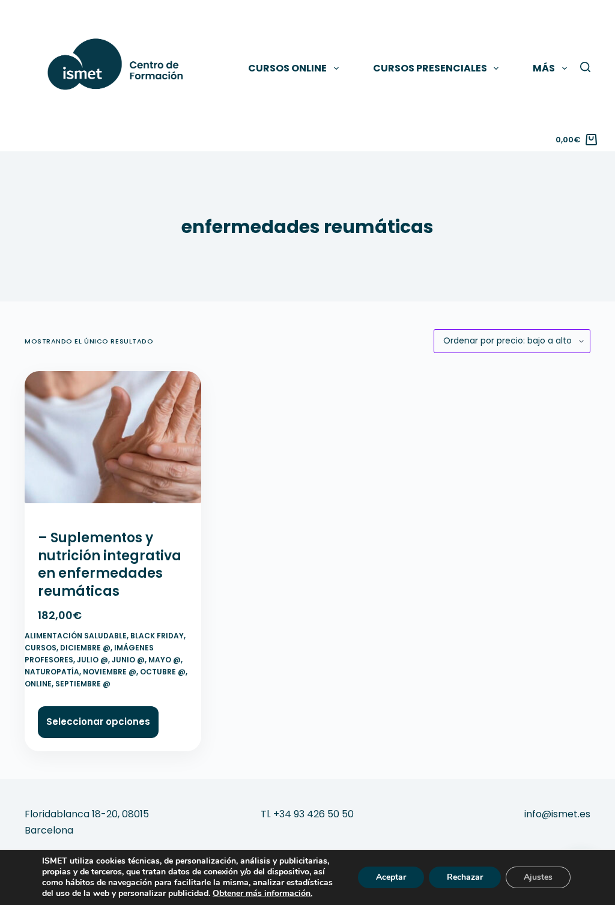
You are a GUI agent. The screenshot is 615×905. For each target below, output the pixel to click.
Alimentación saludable (76, 636)
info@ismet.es (557, 814)
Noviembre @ (109, 672)
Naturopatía (52, 672)
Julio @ (92, 660)
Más (544, 68)
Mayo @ (164, 660)
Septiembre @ (83, 684)
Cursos (40, 648)
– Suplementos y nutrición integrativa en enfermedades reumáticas (109, 564)
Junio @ (128, 660)
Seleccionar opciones (98, 721)
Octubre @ (163, 672)
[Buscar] (585, 67)
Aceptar (391, 877)
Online (38, 684)
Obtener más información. (262, 893)
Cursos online (287, 68)
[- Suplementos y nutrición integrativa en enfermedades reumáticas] (113, 442)
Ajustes (538, 877)
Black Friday (157, 636)
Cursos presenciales (430, 68)
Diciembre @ (85, 648)
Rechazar (465, 877)
